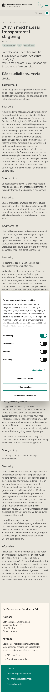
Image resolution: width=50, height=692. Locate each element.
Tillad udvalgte (25, 387)
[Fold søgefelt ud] (40, 5)
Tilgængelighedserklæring (19, 673)
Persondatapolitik (15, 684)
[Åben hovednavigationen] (47, 5)
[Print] (47, 13)
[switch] (43, 344)
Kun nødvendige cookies (25, 395)
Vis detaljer (37, 370)
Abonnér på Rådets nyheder (20, 679)
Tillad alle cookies (25, 378)
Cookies (10, 668)
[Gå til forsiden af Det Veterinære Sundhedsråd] (16, 5)
